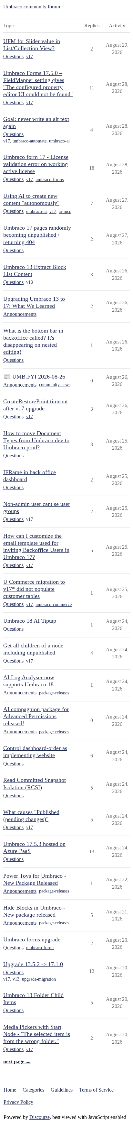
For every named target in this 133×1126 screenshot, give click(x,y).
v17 (29, 56)
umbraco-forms (50, 179)
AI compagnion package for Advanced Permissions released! (36, 716)
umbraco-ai (59, 141)
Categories (33, 1090)
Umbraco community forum (31, 6)
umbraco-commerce (54, 604)
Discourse (39, 1117)
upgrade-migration (39, 979)
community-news (54, 384)
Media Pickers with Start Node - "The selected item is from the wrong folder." (36, 1034)
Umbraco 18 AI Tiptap (29, 621)
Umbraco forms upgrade (31, 939)
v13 (29, 282)
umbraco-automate (29, 141)
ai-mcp (65, 211)
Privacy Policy (18, 1102)
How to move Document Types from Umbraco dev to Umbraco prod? (36, 440)
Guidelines (62, 1090)
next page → (17, 1061)
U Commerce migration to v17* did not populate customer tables (34, 589)
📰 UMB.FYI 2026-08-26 (34, 376)
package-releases (54, 693)
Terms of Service (96, 1090)
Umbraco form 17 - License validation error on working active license (35, 164)
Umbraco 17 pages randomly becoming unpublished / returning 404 (37, 234)
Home (10, 1090)
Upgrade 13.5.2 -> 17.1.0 (33, 964)
